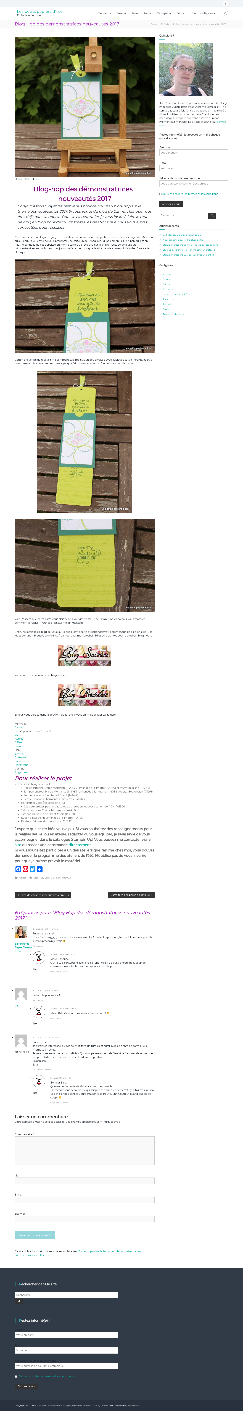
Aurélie (19, 738)
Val (16, 735)
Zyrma (19, 753)
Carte (54, 877)
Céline (18, 742)
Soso (18, 746)
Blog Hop (38, 877)
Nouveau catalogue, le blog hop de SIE (183, 239)
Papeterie (168, 299)
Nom (19, 1175)
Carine (19, 727)
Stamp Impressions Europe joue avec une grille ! (188, 254)
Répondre (38, 946)
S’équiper (162, 13)
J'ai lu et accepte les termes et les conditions (190, 194)
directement (80, 845)
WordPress (133, 1405)
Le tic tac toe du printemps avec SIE (182, 234)
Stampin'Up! (64, 877)
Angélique (21, 772)
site (18, 845)
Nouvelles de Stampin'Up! (176, 294)
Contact (181, 13)
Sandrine (20, 761)
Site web (20, 1213)
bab (17, 1005)
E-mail (19, 1194)
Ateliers (167, 274)
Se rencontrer (140, 13)
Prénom (164, 147)
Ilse (37, 179)
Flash (94, 1405)
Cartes (166, 24)
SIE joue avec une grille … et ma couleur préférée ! (189, 249)
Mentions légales (202, 13)
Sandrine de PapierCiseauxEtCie (23, 947)
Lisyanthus (21, 764)
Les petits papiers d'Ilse (40, 11)
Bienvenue (104, 13)
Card (47, 877)
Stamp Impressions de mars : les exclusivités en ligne (190, 244)
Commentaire (24, 1134)
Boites (166, 279)
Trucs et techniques (173, 314)
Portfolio (167, 304)
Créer (120, 13)
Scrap (166, 309)
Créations (168, 289)
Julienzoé (21, 757)
